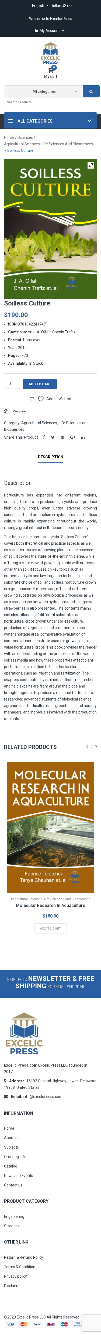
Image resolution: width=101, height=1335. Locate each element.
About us (11, 1138)
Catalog (10, 1166)
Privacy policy (15, 1276)
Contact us (13, 1185)
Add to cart (40, 384)
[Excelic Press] (50, 53)
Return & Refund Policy (23, 1257)
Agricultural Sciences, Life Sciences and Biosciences (48, 144)
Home (9, 137)
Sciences (25, 137)
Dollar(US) (59, 6)
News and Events (18, 1175)
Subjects (11, 1147)
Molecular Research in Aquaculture (50, 905)
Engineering (14, 1216)
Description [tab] (50, 457)
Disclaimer (13, 1286)
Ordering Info (15, 1157)
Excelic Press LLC (31, 1317)
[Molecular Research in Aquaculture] (50, 827)
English (38, 6)
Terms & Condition (19, 1267)
